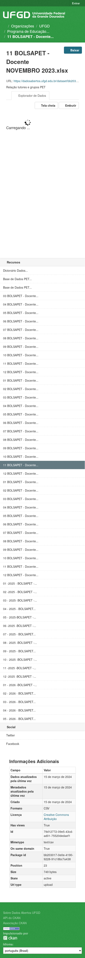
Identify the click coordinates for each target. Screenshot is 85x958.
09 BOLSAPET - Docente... (20, 347)
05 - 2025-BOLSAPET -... (19, 617)
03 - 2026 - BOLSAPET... (19, 702)
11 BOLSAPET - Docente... (30, 36)
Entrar (76, 3)
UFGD (44, 25)
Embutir (70, 105)
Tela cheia (47, 105)
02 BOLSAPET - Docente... (20, 389)
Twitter (10, 735)
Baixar (74, 50)
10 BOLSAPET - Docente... (20, 355)
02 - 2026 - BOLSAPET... (19, 693)
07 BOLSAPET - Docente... (20, 330)
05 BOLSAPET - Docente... (20, 313)
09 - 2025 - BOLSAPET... (19, 651)
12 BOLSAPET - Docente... (20, 372)
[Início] (4, 25)
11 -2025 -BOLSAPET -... (19, 668)
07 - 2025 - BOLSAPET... (19, 634)
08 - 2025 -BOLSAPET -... (20, 643)
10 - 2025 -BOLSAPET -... (20, 659)
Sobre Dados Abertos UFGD (21, 913)
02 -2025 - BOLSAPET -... (20, 592)
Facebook (12, 744)
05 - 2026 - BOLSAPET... (19, 719)
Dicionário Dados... (15, 270)
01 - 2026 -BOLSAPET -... (20, 685)
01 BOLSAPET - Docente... (20, 380)
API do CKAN (11, 918)
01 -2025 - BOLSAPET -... (20, 583)
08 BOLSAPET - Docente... (20, 338)
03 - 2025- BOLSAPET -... (20, 600)
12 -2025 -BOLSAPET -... (19, 676)
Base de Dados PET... (17, 279)
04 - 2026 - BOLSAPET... (19, 710)
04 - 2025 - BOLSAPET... (19, 609)
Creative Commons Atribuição (56, 817)
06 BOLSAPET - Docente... (20, 321)
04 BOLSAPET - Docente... (20, 304)
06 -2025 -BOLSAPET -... (19, 626)
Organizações (22, 25)
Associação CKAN (15, 923)
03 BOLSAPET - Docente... (20, 296)
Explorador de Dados (32, 95)
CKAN (10, 938)
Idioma (8, 944)
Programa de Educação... (28, 31)
